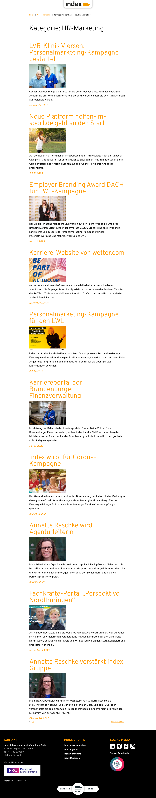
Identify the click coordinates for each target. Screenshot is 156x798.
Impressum (8, 781)
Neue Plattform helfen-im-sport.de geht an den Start (67, 120)
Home (31, 15)
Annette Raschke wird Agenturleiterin (60, 529)
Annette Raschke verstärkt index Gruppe (76, 665)
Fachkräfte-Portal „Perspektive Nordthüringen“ (74, 597)
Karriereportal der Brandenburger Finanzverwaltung (55, 389)
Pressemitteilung (44, 15)
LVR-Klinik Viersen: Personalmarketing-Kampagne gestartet (74, 53)
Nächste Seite (119, 722)
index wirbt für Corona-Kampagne (62, 460)
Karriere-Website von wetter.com (77, 253)
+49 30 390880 (16, 752)
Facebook (124, 745)
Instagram (131, 745)
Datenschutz (22, 781)
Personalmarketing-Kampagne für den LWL (74, 318)
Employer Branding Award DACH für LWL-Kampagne (76, 188)
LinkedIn (111, 745)
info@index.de (15, 755)
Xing (117, 745)
